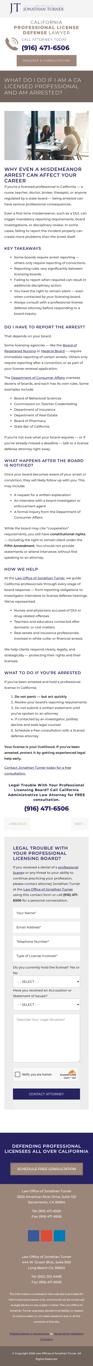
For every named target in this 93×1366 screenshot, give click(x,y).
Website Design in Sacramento (29, 1333)
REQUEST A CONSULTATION (46, 60)
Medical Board (53, 351)
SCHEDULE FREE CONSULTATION (46, 1169)
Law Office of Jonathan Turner (40, 578)
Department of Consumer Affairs (38, 378)
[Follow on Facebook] (33, 1235)
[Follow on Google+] (46, 1235)
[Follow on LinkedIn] (59, 1235)
